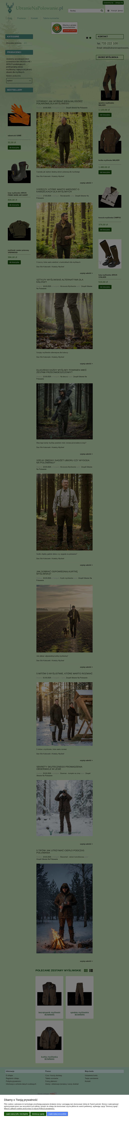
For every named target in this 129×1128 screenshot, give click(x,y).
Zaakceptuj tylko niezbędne (17, 1114)
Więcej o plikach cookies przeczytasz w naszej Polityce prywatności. (29, 1109)
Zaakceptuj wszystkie (57, 1114)
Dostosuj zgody (38, 1114)
